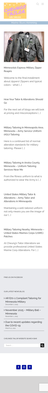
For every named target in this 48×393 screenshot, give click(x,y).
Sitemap (33, 360)
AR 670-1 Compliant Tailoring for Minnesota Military (23, 300)
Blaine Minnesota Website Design (17, 360)
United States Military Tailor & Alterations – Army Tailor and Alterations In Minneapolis (19, 198)
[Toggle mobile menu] (42, 4)
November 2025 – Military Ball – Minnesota (23, 312)
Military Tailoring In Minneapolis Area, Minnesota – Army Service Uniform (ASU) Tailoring (24, 131)
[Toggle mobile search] (37, 4)
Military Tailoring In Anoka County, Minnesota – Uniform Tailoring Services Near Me (22, 166)
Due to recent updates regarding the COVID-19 (23, 323)
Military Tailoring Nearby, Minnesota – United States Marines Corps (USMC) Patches (24, 233)
